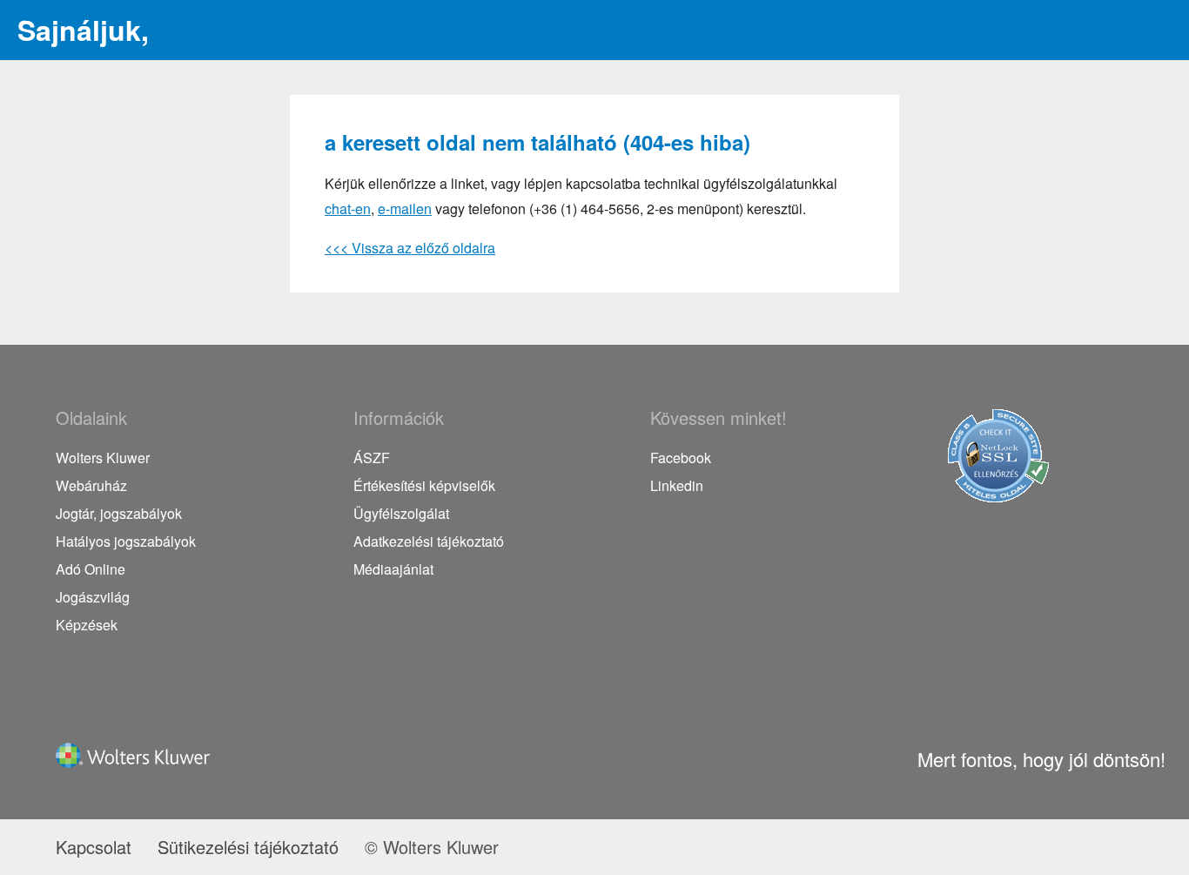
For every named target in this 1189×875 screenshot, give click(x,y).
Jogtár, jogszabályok (119, 513)
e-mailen (405, 209)
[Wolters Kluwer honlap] (138, 766)
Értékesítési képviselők (424, 485)
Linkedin (676, 485)
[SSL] (998, 497)
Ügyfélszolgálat (401, 513)
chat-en (348, 209)
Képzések (87, 625)
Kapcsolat (93, 846)
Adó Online (90, 569)
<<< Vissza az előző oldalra (410, 248)
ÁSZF (371, 458)
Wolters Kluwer (103, 458)
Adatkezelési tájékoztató (428, 541)
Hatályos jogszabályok (126, 541)
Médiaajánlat (393, 569)
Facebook (680, 458)
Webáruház (91, 485)
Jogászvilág (93, 597)
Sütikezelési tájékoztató (248, 846)
